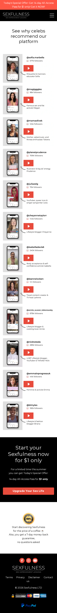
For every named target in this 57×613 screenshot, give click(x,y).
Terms (9, 577)
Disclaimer (34, 577)
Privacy (20, 577)
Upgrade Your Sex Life (28, 491)
